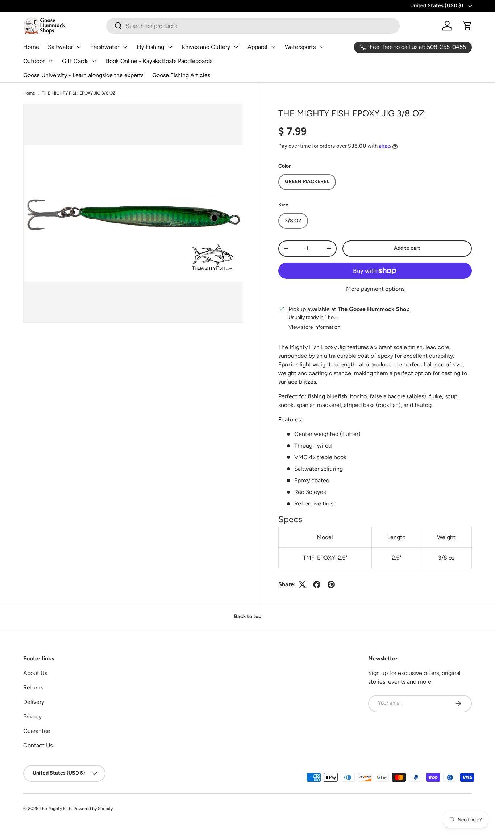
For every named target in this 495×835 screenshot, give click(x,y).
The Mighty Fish (55, 808)
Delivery (33, 701)
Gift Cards (75, 61)
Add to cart (407, 248)
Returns (33, 687)
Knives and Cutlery (206, 46)
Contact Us (38, 745)
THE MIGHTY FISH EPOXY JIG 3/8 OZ (79, 93)
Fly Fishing (150, 46)
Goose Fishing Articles (181, 75)
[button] (467, 26)
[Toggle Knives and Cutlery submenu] (236, 46)
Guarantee (36, 730)
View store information (314, 327)
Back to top (247, 616)
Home (31, 46)
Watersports (300, 46)
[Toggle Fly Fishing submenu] (170, 46)
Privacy (32, 716)
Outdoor (34, 61)
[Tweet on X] (302, 584)
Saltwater (60, 46)
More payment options (375, 288)
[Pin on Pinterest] (331, 584)
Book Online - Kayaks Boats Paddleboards (159, 61)
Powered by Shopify (93, 808)
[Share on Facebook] (316, 584)
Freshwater (104, 46)
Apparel (257, 46)
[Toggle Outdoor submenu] (50, 60)
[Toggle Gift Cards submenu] (94, 60)
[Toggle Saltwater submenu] (78, 46)
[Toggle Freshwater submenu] (125, 46)
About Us (35, 673)
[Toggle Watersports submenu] (321, 46)
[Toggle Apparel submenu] (273, 46)
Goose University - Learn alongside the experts (83, 75)
